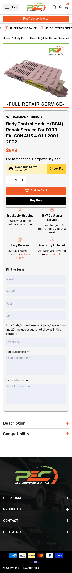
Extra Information (17, 380)
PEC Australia (30, 568)
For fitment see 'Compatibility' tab (33, 159)
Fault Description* (17, 352)
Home (7, 38)
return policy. (23, 256)
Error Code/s (36, 330)
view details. (54, 254)
